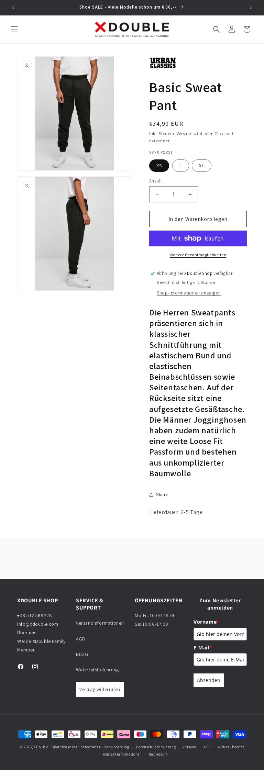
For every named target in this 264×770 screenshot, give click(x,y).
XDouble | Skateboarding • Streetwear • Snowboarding (81, 747)
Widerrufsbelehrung (97, 670)
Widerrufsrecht (231, 747)
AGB (80, 639)
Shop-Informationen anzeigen (189, 293)
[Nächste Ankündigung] (250, 7)
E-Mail (203, 647)
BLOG (82, 654)
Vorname (207, 621)
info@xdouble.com (38, 624)
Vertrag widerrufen (99, 689)
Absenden (208, 680)
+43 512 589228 (34, 615)
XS (159, 166)
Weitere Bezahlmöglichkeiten (198, 254)
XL (201, 166)
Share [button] (162, 494)
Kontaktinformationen (122, 754)
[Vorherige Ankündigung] (13, 7)
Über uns (26, 632)
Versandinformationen (100, 623)
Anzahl (156, 181)
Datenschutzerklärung (156, 747)
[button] (14, 29)
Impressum (158, 754)
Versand (185, 133)
